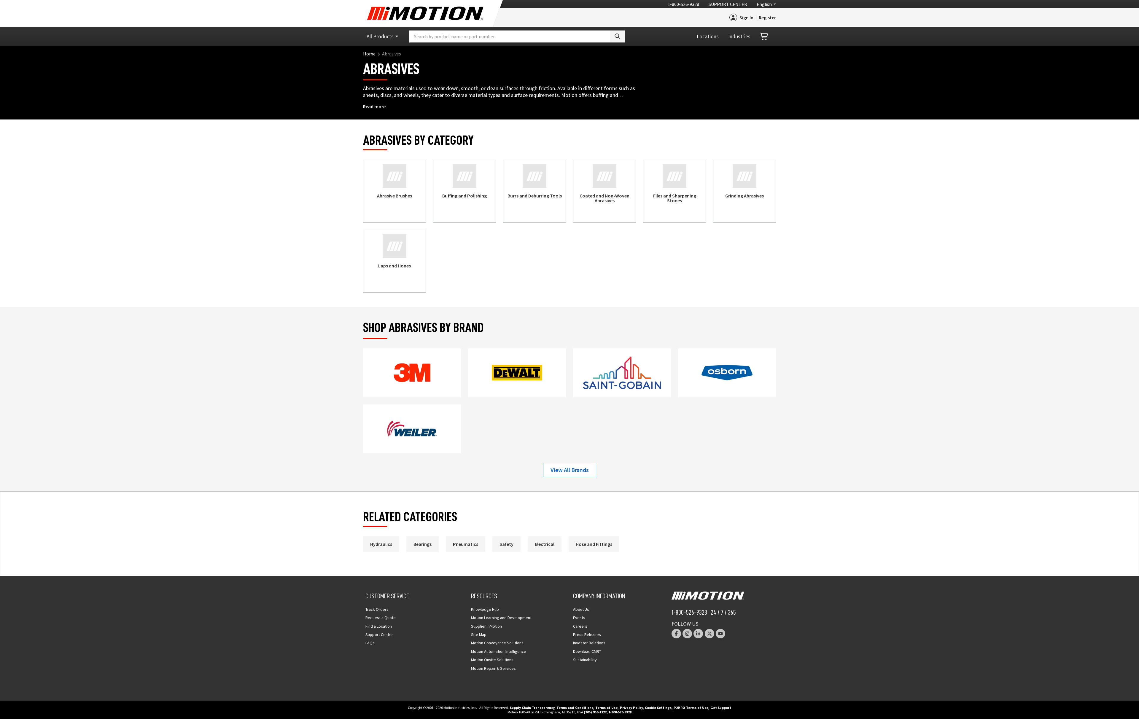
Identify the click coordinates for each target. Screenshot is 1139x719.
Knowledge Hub (485, 609)
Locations (708, 36)
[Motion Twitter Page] (709, 633)
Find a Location (378, 626)
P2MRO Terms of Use (691, 707)
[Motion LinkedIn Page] (698, 633)
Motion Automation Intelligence (498, 651)
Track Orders (377, 609)
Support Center (728, 4)
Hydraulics (381, 544)
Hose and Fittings (594, 544)
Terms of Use (606, 707)
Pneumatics (465, 544)
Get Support (720, 707)
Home (369, 54)
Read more (374, 106)
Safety (506, 544)
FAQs (370, 642)
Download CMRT (587, 651)
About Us (581, 609)
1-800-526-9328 (683, 4)
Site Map (478, 634)
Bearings (422, 544)
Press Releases (587, 634)
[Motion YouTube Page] (720, 633)
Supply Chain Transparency (532, 707)
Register (767, 17)
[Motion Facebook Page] (676, 633)
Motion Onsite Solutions (492, 659)
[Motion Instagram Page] (687, 633)
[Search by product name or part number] (617, 36)
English (764, 4)
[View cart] (764, 36)
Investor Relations (589, 642)
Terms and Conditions (574, 707)
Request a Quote (380, 617)
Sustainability (585, 659)
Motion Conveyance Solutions (497, 642)
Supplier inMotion (486, 626)
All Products (380, 36)
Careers (580, 626)
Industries (739, 36)
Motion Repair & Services (493, 668)
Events (579, 617)
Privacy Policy (631, 707)
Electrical (544, 544)
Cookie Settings (658, 707)
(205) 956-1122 (595, 712)
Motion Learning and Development (501, 617)
